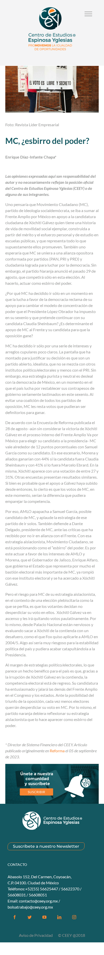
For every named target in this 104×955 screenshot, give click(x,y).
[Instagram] (74, 917)
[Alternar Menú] (88, 14)
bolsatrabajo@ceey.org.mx (30, 907)
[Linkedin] (59, 917)
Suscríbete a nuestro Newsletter (46, 846)
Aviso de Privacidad (36, 935)
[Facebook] (15, 917)
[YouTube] (44, 917)
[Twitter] (30, 917)
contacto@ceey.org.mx (38, 900)
